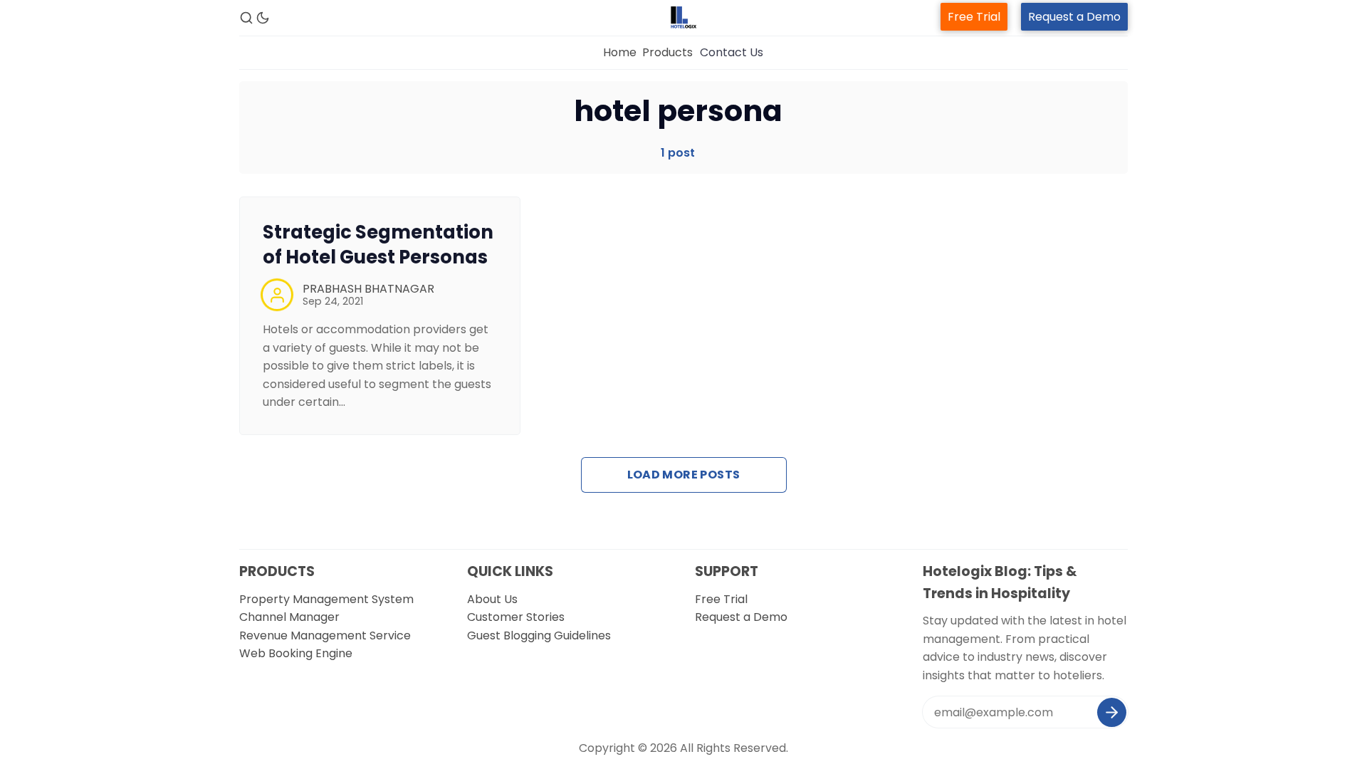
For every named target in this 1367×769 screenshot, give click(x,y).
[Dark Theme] (263, 18)
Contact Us (731, 52)
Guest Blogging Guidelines (539, 635)
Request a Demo (1074, 17)
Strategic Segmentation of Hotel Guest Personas (378, 244)
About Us (492, 599)
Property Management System (326, 599)
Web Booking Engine (295, 653)
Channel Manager (289, 617)
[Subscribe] (1111, 712)
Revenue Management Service (325, 635)
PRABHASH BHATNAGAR (368, 289)
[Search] (246, 18)
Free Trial (974, 17)
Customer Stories (516, 617)
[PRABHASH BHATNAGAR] (277, 295)
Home (620, 52)
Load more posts (683, 474)
